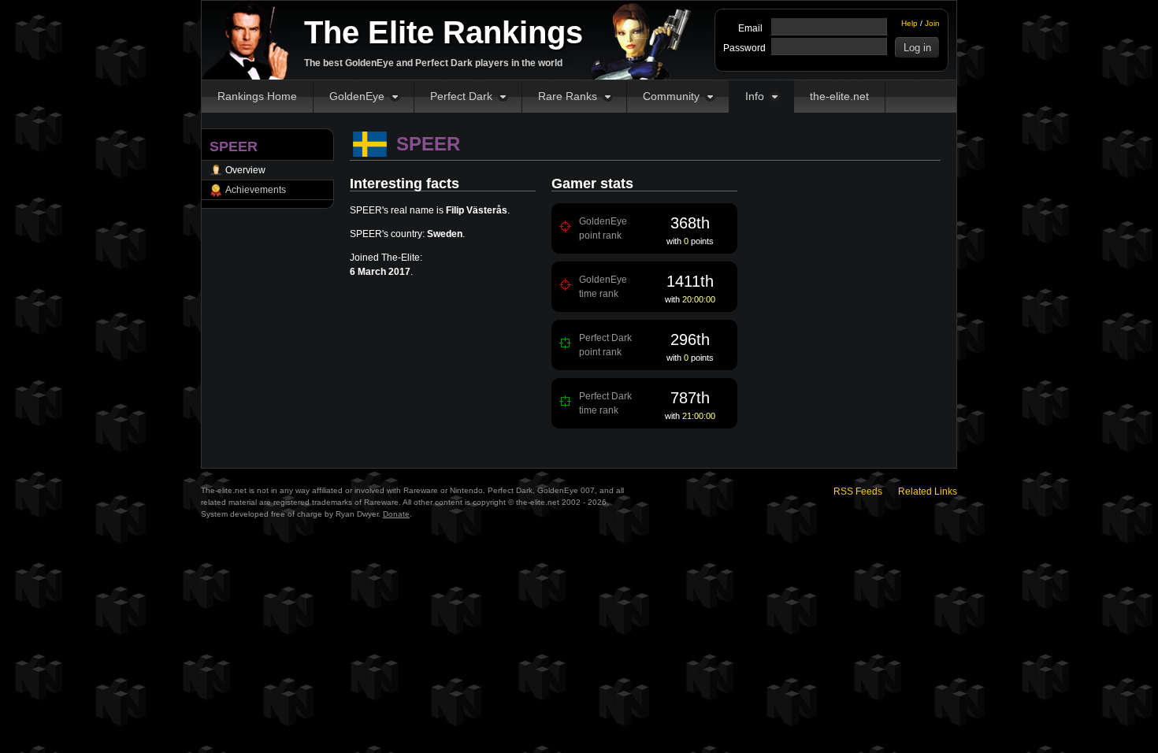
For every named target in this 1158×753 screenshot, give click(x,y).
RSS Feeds (857, 491)
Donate (396, 514)
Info (754, 96)
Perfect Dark (461, 96)
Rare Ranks (567, 96)
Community (671, 96)
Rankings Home (257, 96)
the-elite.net (839, 96)
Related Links (927, 491)
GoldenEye (356, 96)
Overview (245, 170)
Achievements (255, 189)
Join (932, 23)
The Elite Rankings (443, 32)
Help (909, 23)
